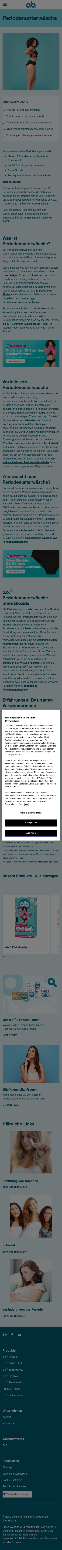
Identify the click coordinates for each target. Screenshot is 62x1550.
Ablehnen (31, 833)
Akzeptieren (31, 823)
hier (26, 804)
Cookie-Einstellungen (30, 813)
